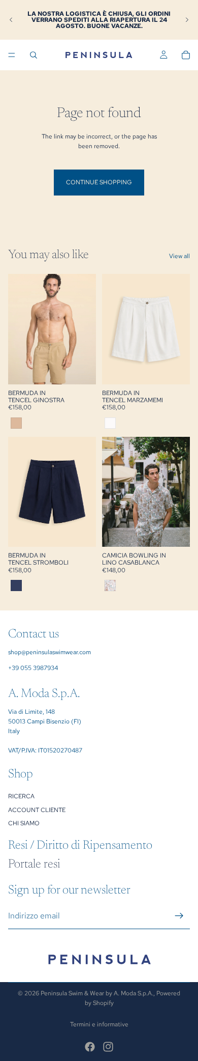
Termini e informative (99, 1024)
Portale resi (34, 864)
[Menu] (11, 55)
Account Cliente (36, 809)
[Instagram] (108, 1047)
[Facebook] (90, 1047)
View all (179, 256)
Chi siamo (24, 823)
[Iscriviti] (179, 915)
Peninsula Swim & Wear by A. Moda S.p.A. (97, 993)
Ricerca (21, 796)
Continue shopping (99, 182)
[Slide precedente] (11, 20)
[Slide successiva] (187, 20)
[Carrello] (186, 55)
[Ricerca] (33, 55)
